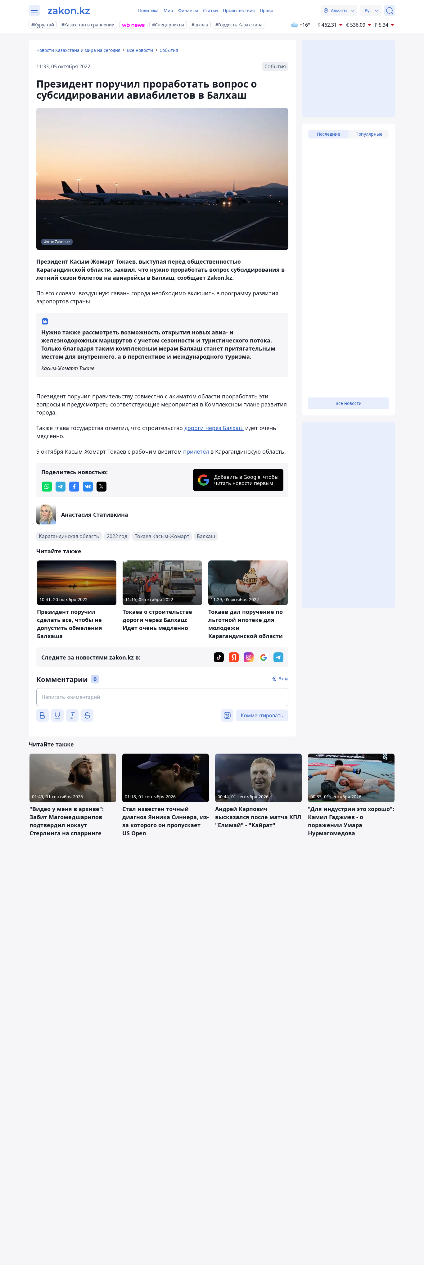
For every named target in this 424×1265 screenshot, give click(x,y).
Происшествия (239, 10)
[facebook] (74, 486)
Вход (283, 679)
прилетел (196, 451)
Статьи (210, 10)
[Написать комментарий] (162, 697)
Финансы (188, 10)
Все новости (140, 50)
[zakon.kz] (68, 10)
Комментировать (262, 715)
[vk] (87, 486)
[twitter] (101, 486)
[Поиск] (389, 10)
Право (266, 10)
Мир (168, 10)
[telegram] (60, 486)
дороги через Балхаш (214, 428)
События (169, 50)
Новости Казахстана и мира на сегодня (78, 50)
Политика (148, 10)
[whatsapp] (46, 486)
